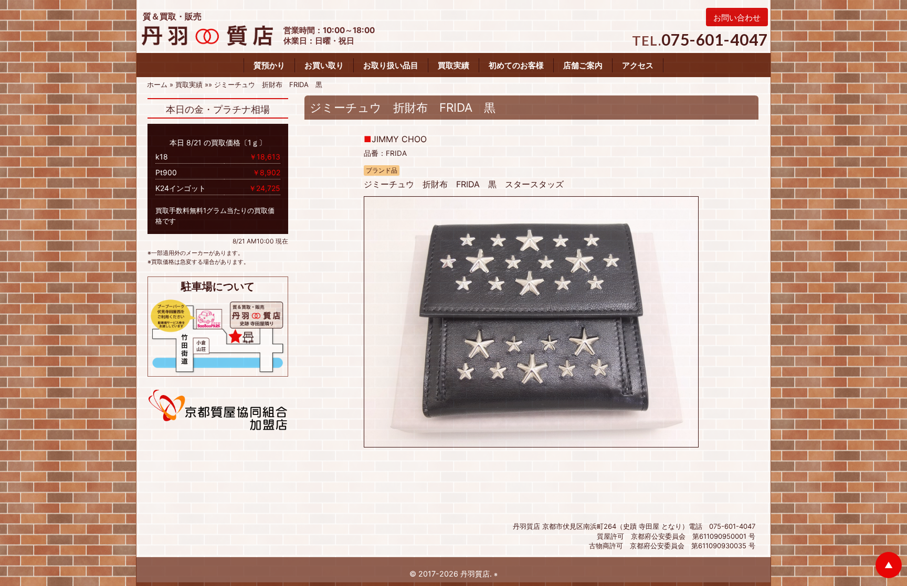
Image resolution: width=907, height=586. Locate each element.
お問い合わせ (737, 18)
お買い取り (324, 65)
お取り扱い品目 (390, 65)
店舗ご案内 (583, 65)
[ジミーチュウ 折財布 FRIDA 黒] (531, 321)
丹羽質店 (475, 573)
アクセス (637, 65)
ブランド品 (381, 170)
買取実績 (453, 65)
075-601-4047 (714, 39)
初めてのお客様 (516, 65)
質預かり (269, 65)
